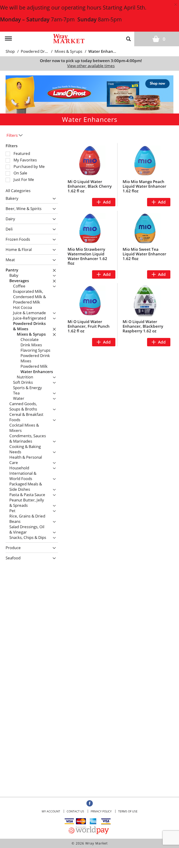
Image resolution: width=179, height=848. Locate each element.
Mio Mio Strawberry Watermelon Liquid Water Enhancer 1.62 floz (87, 256)
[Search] (128, 39)
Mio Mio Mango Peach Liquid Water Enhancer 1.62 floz (144, 186)
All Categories (18, 190)
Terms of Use (128, 811)
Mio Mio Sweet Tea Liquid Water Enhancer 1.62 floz (144, 254)
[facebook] (89, 803)
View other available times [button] (91, 65)
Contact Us (75, 811)
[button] (89, 94)
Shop (10, 51)
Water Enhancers (104, 51)
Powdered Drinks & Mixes (44, 51)
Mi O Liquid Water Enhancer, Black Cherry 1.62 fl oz (90, 186)
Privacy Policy (101, 811)
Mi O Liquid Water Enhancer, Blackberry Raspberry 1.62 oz (143, 326)
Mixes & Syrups (68, 51)
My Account (51, 811)
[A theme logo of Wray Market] (69, 38)
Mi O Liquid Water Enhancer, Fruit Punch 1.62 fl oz (89, 326)
